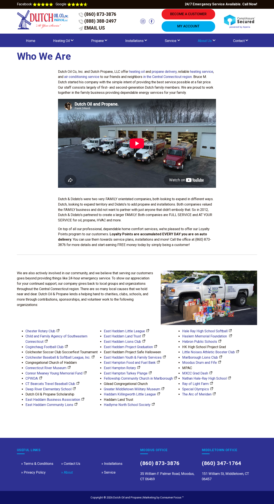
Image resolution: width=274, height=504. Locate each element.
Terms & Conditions (38, 464)
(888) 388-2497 (99, 21)
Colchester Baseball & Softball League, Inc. (57, 357)
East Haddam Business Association (52, 400)
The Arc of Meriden (196, 394)
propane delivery (164, 72)
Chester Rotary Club (40, 331)
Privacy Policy (35, 472)
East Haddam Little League (124, 331)
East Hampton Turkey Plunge (125, 373)
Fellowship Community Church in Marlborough (138, 378)
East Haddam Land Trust (122, 336)
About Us (205, 41)
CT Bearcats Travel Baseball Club (50, 384)
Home (30, 41)
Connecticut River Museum (45, 368)
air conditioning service (81, 77)
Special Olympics (195, 389)
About (68, 472)
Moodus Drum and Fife (199, 363)
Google (61, 4)
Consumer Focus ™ (172, 497)
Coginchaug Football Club (44, 347)
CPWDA (31, 378)
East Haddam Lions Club (122, 342)
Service (170, 41)
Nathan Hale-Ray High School (204, 378)
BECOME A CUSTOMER (188, 14)
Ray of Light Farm (195, 384)
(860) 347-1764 (221, 463)
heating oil (137, 72)
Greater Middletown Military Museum (132, 389)
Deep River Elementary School (48, 389)
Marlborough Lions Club (200, 357)
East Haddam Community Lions (49, 405)
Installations (134, 41)
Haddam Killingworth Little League (130, 394)
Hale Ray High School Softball (205, 331)
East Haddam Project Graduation (128, 347)
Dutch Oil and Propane (127, 497)
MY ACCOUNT (188, 26)
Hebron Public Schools (199, 342)
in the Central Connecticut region (167, 77)
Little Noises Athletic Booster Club (208, 352)
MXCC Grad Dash (195, 373)
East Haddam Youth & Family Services (133, 357)
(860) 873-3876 (99, 14)
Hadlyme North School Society (127, 405)
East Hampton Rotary (120, 368)
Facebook (25, 4)
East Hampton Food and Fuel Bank (130, 363)
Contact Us (72, 464)
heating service (201, 72)
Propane (97, 41)
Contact (239, 41)
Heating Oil (61, 41)
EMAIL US (94, 28)
